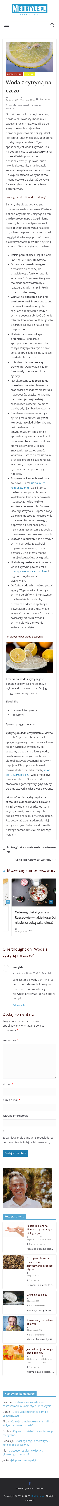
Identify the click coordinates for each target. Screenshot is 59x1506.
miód (47, 770)
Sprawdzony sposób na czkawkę (40, 1321)
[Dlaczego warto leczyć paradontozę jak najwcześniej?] (27, 1170)
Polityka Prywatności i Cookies (29, 1488)
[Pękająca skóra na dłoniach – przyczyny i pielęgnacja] (13, 1237)
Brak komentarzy (37, 1244)
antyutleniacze (15, 104)
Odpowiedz (18, 1005)
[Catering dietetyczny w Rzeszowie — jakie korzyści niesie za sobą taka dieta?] (31, 881)
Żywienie (29, 74)
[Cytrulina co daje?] (13, 1302)
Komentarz (11, 1040)
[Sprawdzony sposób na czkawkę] (13, 1329)
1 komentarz (44, 99)
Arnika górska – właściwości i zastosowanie (31, 849)
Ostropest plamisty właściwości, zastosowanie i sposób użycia (40, 1264)
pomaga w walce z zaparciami (29, 571)
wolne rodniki (12, 108)
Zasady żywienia (14, 74)
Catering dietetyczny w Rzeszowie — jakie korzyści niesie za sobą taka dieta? (27, 917)
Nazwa (8, 1084)
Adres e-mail (11, 1100)
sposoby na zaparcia (32, 104)
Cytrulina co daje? (37, 1294)
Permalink (46, 973)
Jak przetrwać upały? (23, 1460)
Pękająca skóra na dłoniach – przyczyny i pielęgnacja (39, 1229)
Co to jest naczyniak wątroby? (33, 860)
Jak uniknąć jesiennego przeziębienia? (40, 1350)
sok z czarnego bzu (18, 775)
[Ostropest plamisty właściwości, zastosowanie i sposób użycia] (13, 1272)
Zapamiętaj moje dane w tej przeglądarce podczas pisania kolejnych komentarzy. (28, 1140)
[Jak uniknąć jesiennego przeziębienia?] (13, 1360)
